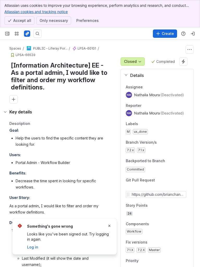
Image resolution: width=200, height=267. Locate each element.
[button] (155, 75)
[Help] (183, 33)
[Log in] (193, 33)
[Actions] (189, 49)
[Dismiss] (109, 226)
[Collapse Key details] (5, 112)
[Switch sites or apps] (16, 33)
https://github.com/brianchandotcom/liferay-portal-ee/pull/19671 (158, 194)
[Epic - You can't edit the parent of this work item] (74, 48)
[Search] (37, 33)
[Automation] (183, 61)
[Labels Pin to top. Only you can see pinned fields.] (149, 124)
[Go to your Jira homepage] (27, 33)
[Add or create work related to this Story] (13, 99)
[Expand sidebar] (7, 33)
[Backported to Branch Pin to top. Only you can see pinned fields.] (169, 161)
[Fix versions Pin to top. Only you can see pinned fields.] (151, 242)
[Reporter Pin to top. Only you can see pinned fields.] (153, 106)
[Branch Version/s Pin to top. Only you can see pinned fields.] (161, 142)
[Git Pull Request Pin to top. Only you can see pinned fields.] (166, 180)
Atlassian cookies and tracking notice (36, 11)
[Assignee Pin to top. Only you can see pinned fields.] (154, 87)
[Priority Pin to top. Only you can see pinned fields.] (150, 261)
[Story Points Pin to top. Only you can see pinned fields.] (159, 205)
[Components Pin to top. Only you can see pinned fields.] (153, 224)
